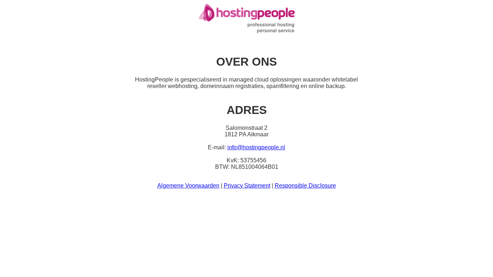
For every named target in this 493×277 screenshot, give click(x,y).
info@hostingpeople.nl (256, 147)
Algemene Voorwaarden (188, 186)
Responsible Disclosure (305, 186)
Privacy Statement (247, 186)
